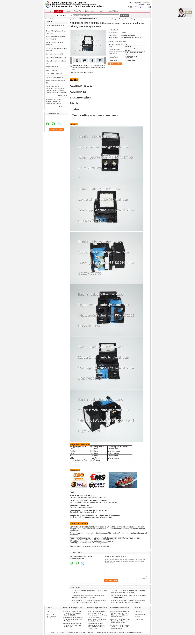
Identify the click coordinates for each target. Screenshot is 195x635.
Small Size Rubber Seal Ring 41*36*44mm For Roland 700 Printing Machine (120, 627)
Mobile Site (139, 619)
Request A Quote (144, 5)
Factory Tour (77, 11)
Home (50, 11)
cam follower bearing (80, 546)
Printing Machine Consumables (55, 81)
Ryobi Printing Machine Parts (55, 57)
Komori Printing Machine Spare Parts (66, 19)
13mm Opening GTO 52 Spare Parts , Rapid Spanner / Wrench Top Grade (74, 619)
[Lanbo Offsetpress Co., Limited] (149, 7)
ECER (142, 632)
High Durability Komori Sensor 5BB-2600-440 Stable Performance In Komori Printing (97, 613)
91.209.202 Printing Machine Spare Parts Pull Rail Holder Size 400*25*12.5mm (73, 613)
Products (59, 11)
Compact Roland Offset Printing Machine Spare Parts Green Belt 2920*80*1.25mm (121, 621)
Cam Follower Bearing (52, 74)
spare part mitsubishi (103, 546)
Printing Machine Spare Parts (55, 25)
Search (125, 15)
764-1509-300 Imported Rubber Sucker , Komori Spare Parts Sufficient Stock (97, 619)
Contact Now (116, 64)
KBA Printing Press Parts (53, 54)
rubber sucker (91, 546)
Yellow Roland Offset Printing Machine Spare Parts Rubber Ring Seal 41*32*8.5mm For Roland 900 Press (120, 614)
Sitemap (137, 617)
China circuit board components (70, 632)
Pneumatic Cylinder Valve (54, 77)
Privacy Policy (55, 632)
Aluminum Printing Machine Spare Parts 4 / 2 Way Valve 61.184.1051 (72, 625)
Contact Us (100, 11)
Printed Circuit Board (52, 67)
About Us (68, 11)
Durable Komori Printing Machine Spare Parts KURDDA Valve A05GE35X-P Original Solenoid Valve (97, 626)
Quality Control (89, 11)
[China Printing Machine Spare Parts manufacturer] (48, 4)
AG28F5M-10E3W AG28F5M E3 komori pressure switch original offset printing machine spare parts (88, 68)
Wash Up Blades (51, 70)
